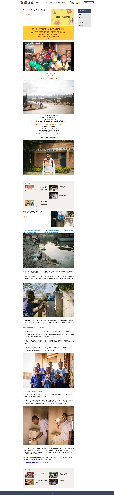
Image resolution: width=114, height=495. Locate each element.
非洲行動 (44, 2)
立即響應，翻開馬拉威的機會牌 (48, 137)
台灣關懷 (51, 2)
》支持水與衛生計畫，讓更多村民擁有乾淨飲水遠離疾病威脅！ (36, 462)
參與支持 (58, 2)
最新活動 (25, 14)
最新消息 (38, 2)
